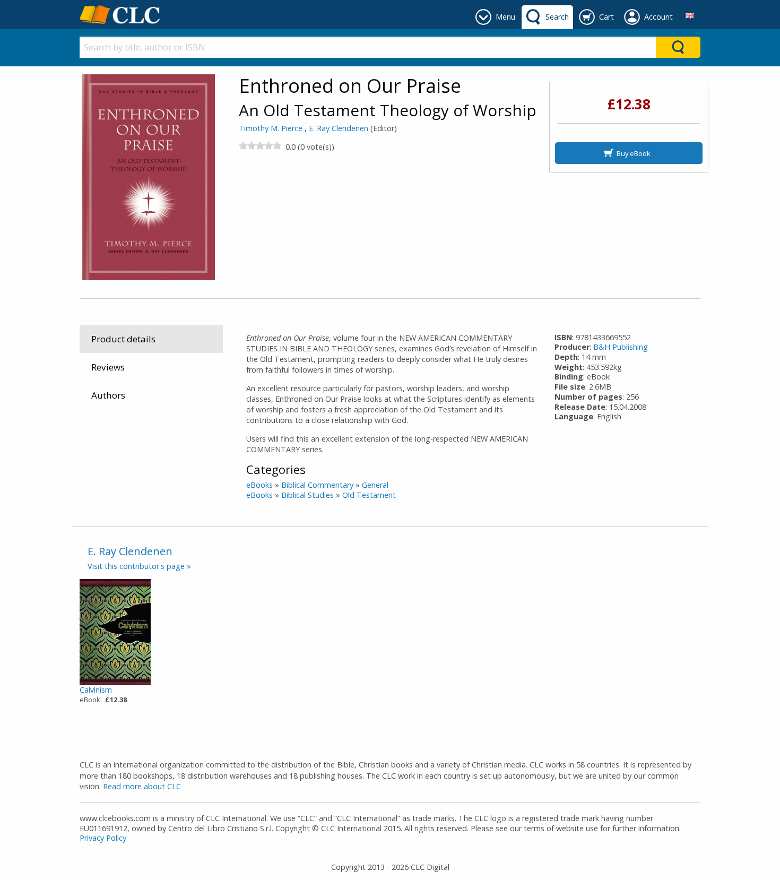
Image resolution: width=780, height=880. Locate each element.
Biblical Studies (307, 495)
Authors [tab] (108, 395)
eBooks (259, 485)
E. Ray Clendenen (338, 128)
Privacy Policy (103, 838)
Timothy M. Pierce (270, 128)
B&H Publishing (620, 347)
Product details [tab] (123, 339)
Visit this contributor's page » (139, 566)
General (375, 485)
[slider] (260, 145)
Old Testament (369, 495)
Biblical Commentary (317, 485)
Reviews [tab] (108, 367)
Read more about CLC (142, 786)
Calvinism (96, 690)
